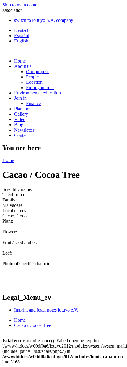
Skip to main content (21, 4)
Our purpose (37, 71)
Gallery (21, 114)
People (32, 76)
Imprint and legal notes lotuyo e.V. (46, 309)
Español (21, 35)
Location (34, 82)
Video (19, 119)
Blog (18, 124)
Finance (33, 103)
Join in (20, 98)
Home (20, 60)
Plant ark (22, 108)
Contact (21, 135)
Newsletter (24, 129)
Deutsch (22, 30)
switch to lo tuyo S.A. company (43, 20)
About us (22, 66)
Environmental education (37, 92)
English (21, 40)
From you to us (40, 87)
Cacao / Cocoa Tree (32, 325)
